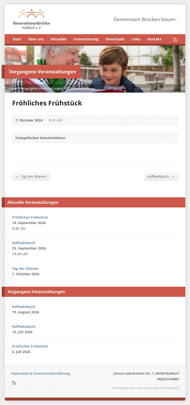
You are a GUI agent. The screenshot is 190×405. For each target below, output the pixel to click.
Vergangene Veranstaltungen (41, 88)
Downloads (114, 39)
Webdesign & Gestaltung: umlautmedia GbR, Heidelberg (146, 388)
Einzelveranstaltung (80, 88)
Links (136, 39)
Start (17, 39)
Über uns (36, 39)
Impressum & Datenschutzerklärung (40, 373)
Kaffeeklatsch (161, 176)
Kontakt (154, 39)
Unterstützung (85, 39)
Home (12, 88)
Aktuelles (58, 39)
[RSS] (175, 39)
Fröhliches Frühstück (30, 217)
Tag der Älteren (31, 176)
